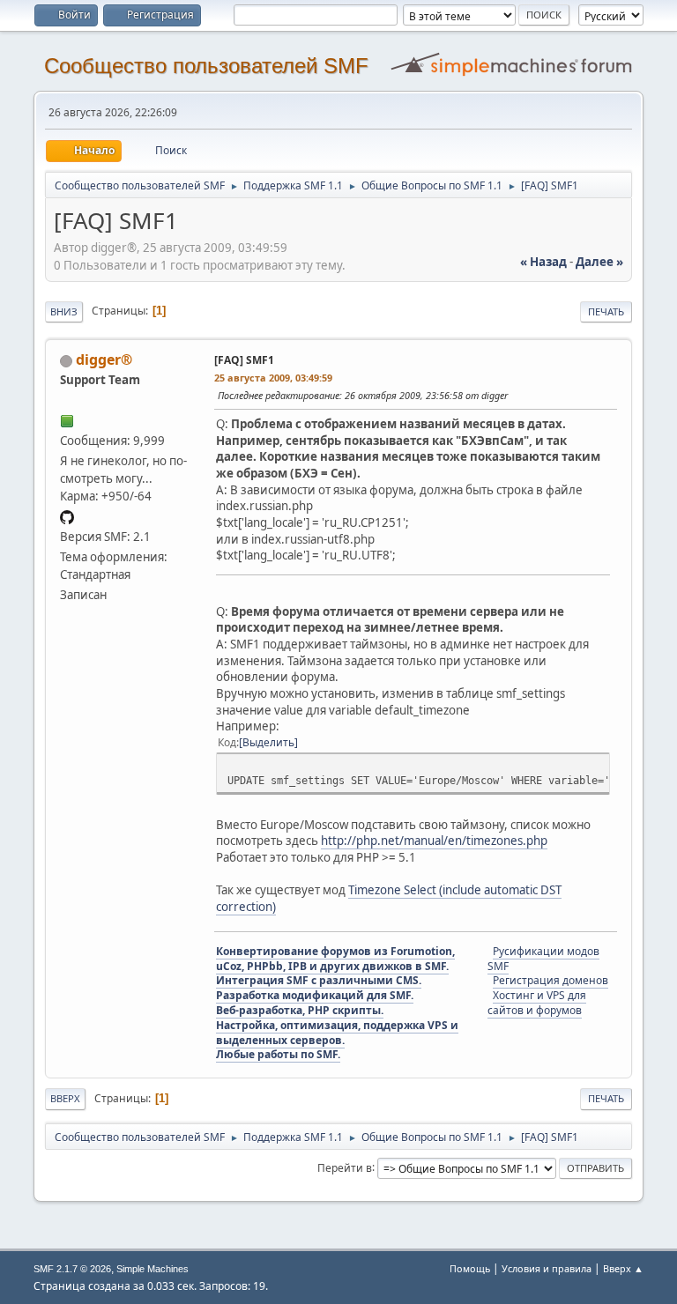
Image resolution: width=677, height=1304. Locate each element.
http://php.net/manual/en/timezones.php (434, 840)
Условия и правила (546, 1268)
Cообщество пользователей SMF (206, 66)
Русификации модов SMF (543, 959)
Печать (606, 311)
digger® (104, 359)
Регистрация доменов (550, 980)
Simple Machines (152, 1268)
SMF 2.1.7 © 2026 (72, 1268)
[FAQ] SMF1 (244, 359)
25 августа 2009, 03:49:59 (273, 377)
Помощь (470, 1268)
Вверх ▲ (623, 1268)
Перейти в (344, 1167)
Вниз (64, 311)
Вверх (65, 1098)
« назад (543, 262)
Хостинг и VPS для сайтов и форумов (536, 1003)
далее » (599, 262)
